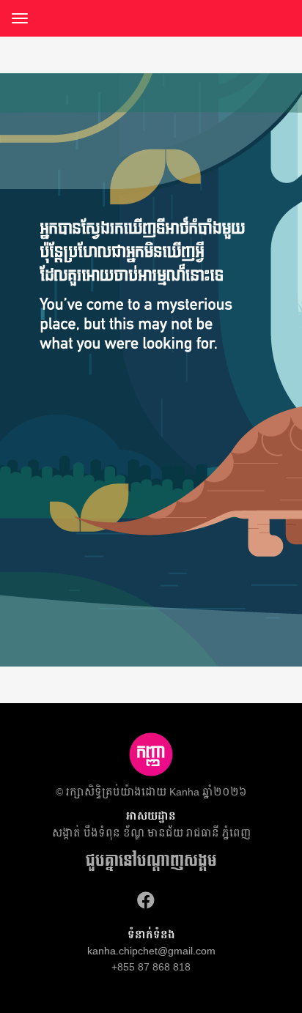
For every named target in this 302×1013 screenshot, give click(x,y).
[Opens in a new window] (146, 900)
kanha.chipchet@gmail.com (151, 951)
